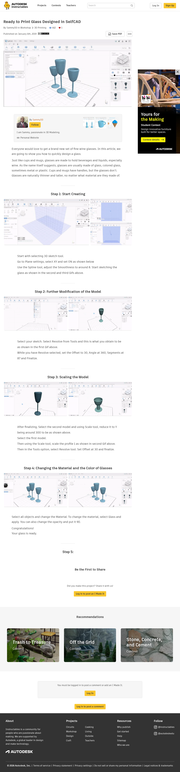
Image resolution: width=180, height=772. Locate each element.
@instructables (166, 727)
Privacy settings (83, 765)
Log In (155, 5)
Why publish (123, 727)
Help (119, 736)
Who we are (123, 745)
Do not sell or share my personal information (117, 765)
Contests (56, 5)
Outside (89, 736)
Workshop (25, 27)
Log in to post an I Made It (90, 593)
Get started (123, 731)
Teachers (71, 5)
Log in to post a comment (90, 706)
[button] (129, 34)
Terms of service (41, 765)
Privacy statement (62, 765)
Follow (35, 124)
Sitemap (121, 740)
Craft (68, 740)
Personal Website (29, 137)
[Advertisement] (159, 111)
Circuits (70, 727)
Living (88, 731)
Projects (41, 5)
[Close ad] (177, 72)
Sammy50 (12, 27)
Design (70, 736)
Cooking (89, 727)
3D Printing (40, 27)
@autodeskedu (166, 733)
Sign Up (170, 5)
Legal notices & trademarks (158, 765)
